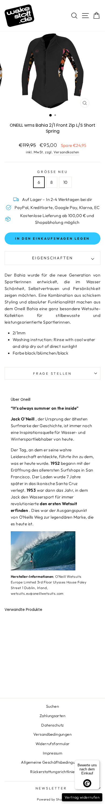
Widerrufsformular (53, 743)
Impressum (52, 753)
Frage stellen (52, 373)
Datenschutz (52, 725)
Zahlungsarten (52, 715)
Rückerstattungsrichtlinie (52, 771)
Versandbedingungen (52, 734)
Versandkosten (66, 152)
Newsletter (51, 788)
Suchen (52, 706)
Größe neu (52, 171)
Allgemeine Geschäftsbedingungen (52, 762)
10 (65, 182)
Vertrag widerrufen (82, 797)
